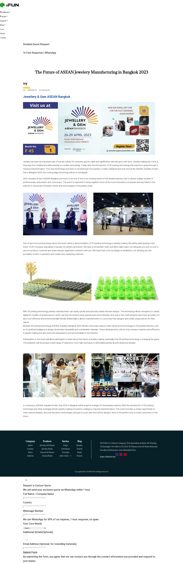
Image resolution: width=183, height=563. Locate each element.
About (2, 33)
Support (3, 21)
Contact (3, 38)
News (30, 452)
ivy (25, 83)
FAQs (65, 445)
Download (65, 449)
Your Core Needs (32, 523)
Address (30, 456)
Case (2, 29)
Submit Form (30, 552)
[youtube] (125, 454)
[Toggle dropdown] (70, 456)
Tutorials (65, 452)
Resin (79, 452)
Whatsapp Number (33, 510)
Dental (79, 449)
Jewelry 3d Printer (47, 445)
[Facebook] (117, 454)
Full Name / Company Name (38, 493)
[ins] (121, 454)
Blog (2, 25)
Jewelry (79, 445)
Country (27, 502)
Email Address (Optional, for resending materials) (50, 543)
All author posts (26, 87)
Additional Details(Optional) (38, 532)
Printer (79, 456)
